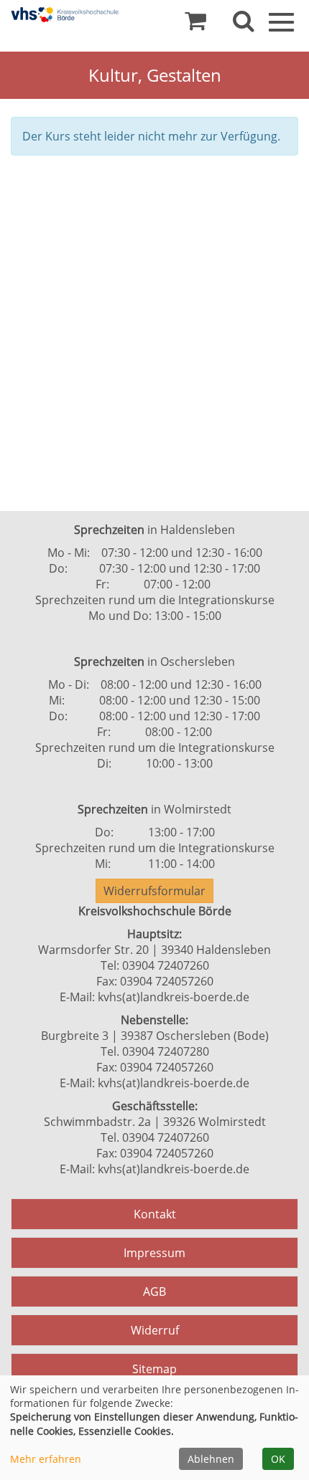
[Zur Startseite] (65, 14)
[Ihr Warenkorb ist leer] (195, 24)
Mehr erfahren (45, 1459)
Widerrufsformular (154, 891)
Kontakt (155, 1214)
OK (278, 1459)
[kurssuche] (243, 24)
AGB (154, 1291)
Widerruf (155, 1330)
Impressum (154, 1253)
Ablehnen (211, 1459)
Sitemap (154, 1369)
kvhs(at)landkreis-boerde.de (173, 997)
